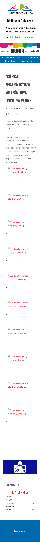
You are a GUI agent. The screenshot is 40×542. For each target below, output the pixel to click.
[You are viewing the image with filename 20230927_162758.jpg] (22, 180)
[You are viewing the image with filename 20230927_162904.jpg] (22, 314)
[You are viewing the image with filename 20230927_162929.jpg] (22, 368)
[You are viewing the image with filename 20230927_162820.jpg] (22, 261)
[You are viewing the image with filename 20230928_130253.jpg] (22, 422)
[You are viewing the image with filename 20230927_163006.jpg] (22, 395)
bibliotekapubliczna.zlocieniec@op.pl (22, 37)
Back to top (18, 531)
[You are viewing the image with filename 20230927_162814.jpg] (22, 207)
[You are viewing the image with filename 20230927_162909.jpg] (22, 341)
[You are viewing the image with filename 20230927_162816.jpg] (22, 234)
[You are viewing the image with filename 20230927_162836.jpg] (22, 287)
